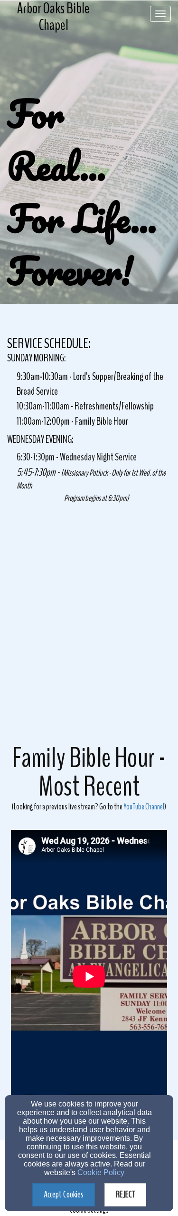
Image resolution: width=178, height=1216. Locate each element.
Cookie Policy (100, 1172)
